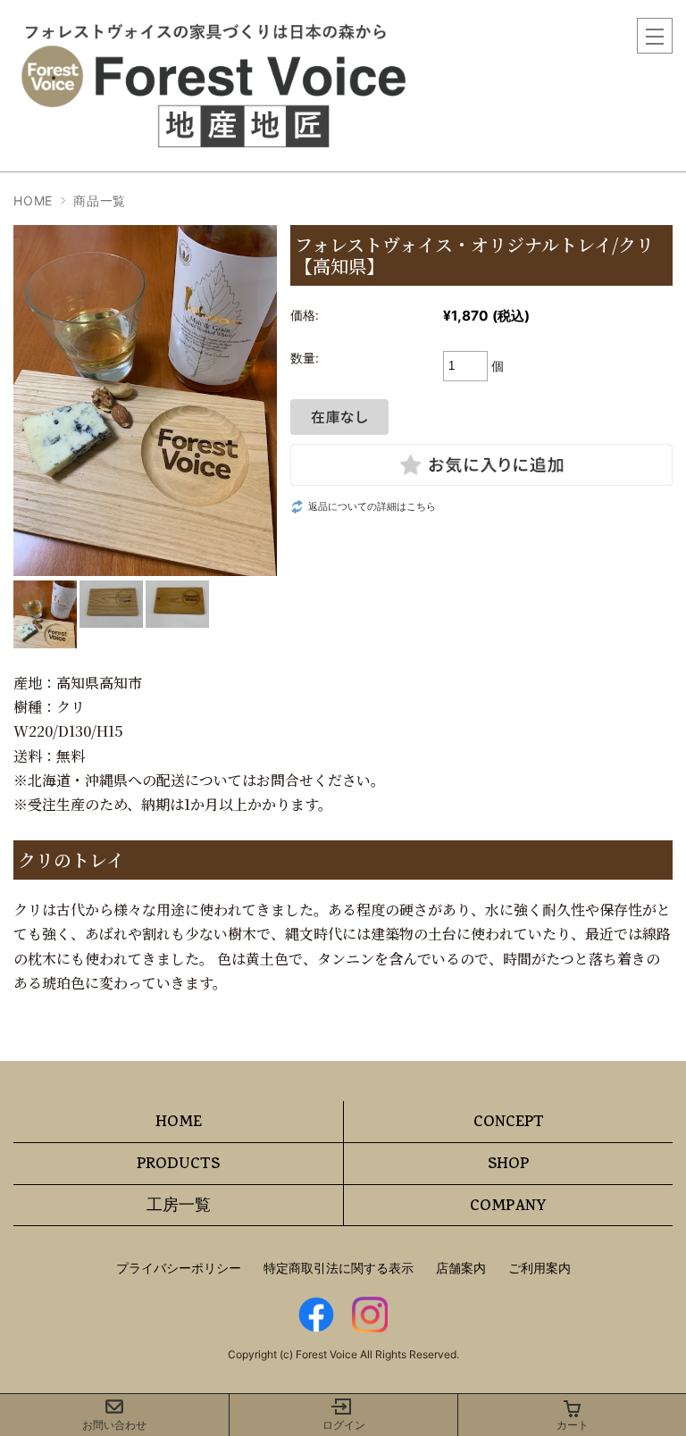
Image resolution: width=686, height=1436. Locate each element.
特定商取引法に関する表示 (339, 1267)
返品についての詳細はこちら (372, 506)
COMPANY (508, 1207)
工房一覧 (178, 1207)
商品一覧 (99, 200)
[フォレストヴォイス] (218, 26)
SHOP (508, 1165)
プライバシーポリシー (178, 1267)
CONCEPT (508, 1123)
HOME (33, 200)
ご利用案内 (539, 1267)
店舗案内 (461, 1267)
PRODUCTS (178, 1165)
